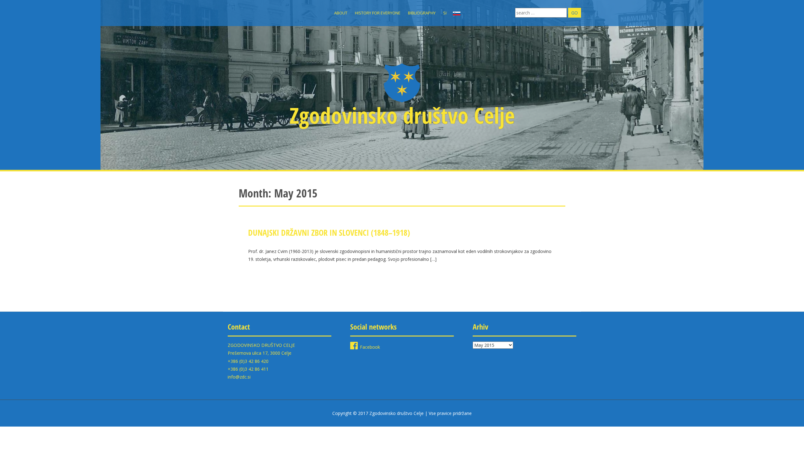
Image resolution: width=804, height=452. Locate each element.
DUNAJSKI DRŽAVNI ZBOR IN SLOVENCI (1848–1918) (329, 232)
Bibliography (422, 13)
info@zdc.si (239, 377)
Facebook (370, 347)
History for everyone (377, 13)
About (340, 13)
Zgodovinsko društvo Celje (402, 115)
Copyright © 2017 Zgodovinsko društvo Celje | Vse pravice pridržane (402, 413)
